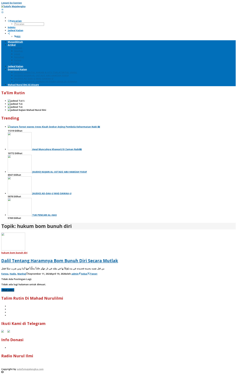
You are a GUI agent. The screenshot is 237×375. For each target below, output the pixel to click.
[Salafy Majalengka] (13, 6)
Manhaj (21, 273)
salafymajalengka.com (30, 369)
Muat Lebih (8, 290)
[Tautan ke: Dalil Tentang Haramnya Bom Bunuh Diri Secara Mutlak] (13, 249)
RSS (18, 36)
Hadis (13, 273)
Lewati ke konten (11, 2)
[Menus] (2, 9)
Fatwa (4, 273)
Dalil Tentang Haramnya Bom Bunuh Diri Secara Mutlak (59, 261)
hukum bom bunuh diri (14, 252)
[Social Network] (9, 33)
